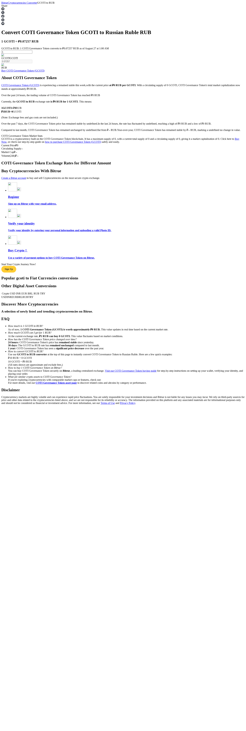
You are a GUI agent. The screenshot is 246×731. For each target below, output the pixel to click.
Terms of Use (108, 403)
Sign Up (9, 269)
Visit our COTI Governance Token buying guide (130, 370)
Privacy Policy (127, 403)
